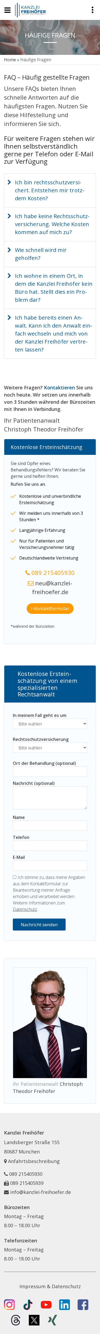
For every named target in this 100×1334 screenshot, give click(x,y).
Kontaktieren (59, 387)
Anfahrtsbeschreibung (33, 1161)
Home (10, 60)
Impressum (32, 1286)
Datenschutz (25, 909)
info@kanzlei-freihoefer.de (40, 1192)
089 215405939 (26, 1183)
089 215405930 (53, 573)
